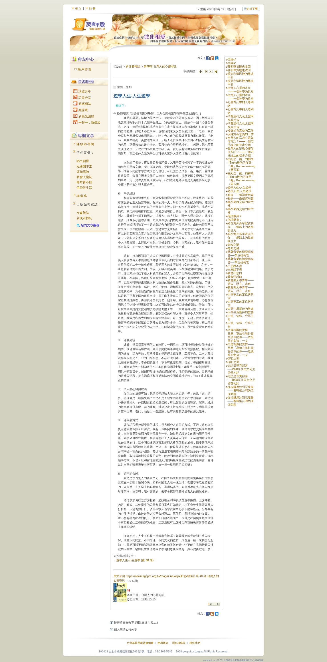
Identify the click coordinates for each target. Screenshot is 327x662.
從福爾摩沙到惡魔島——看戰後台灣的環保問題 (241, 390)
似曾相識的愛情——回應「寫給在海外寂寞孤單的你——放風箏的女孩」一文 (241, 335)
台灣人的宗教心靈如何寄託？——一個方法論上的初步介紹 (241, 141)
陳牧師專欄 (85, 144)
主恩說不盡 (235, 266)
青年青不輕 (84, 182)
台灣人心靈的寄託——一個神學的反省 (241, 89)
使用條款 (162, 642)
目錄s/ (232, 59)
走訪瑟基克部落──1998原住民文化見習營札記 (241, 369)
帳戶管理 (85, 69)
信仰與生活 (84, 187)
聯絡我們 (195, 642)
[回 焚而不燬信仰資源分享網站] (250, 8)
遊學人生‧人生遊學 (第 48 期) (134, 560)
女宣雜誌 (83, 213)
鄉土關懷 (83, 161)
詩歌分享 (84, 97)
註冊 (92, 8)
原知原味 (83, 171)
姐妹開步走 (84, 166)
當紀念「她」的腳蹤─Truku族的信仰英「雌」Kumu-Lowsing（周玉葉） (241, 164)
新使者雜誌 (84, 218)
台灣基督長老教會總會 (140, 642)
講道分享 (84, 91)
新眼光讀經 (86, 116)
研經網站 (84, 104)
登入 (78, 8)
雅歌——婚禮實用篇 (241, 195)
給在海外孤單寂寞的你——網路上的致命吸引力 (241, 227)
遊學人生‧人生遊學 (239, 187)
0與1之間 (233, 358)
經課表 (83, 110)
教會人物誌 (84, 177)
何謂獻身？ (235, 216)
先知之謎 (233, 244)
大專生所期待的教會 (242, 308)
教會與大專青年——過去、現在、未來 (241, 282)
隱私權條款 (179, 642)
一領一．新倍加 (89, 122)
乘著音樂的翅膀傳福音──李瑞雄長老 (241, 253)
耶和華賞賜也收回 (239, 66)
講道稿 (82, 196)
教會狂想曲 (235, 273)
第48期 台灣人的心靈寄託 (160, 66)
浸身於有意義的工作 (241, 130)
